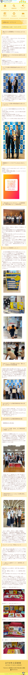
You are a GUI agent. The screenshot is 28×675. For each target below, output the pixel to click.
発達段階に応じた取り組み (8, 422)
